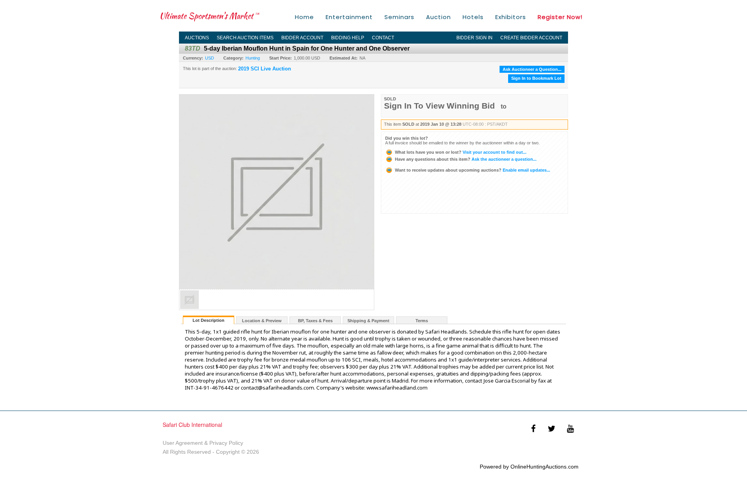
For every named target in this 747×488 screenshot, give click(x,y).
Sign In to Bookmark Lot (536, 78)
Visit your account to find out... (460, 152)
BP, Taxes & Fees (315, 320)
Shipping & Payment (368, 320)
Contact (383, 37)
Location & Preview (262, 320)
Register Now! (560, 17)
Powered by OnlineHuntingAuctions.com (529, 466)
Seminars (399, 17)
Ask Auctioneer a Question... (532, 69)
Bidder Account (302, 37)
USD (209, 58)
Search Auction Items (245, 37)
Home (304, 17)
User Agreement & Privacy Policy (203, 443)
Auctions (197, 37)
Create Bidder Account (531, 37)
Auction (438, 17)
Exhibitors (510, 17)
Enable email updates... (472, 170)
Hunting (252, 58)
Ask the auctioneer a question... (466, 159)
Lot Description (208, 320)
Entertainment (349, 17)
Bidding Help (347, 37)
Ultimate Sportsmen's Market (209, 15)
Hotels (473, 17)
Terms (422, 320)
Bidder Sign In (474, 37)
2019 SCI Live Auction (264, 69)
